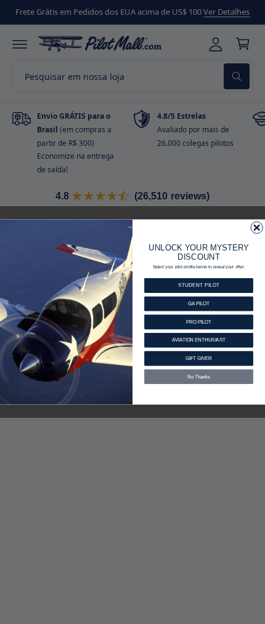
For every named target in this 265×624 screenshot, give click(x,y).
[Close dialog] (257, 227)
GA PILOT (198, 303)
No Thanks (198, 376)
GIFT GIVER (199, 358)
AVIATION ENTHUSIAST (198, 340)
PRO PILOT (198, 321)
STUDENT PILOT (198, 285)
